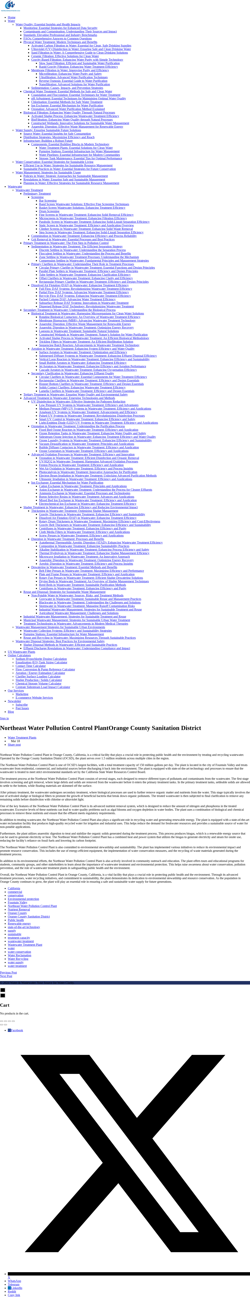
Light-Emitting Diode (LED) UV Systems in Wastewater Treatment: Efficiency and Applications (98, 422)
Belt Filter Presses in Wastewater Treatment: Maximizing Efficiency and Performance (91, 570)
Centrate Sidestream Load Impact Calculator (43, 687)
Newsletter (14, 701)
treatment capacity (19, 937)
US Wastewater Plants (21, 651)
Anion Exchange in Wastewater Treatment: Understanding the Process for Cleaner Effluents (95, 489)
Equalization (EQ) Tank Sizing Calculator (41, 662)
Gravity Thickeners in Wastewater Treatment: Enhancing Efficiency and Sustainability (92, 514)
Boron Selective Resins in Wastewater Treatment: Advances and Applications (86, 496)
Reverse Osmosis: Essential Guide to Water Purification (73, 80)
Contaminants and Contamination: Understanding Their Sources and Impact (70, 31)
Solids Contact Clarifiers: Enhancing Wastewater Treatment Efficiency (82, 387)
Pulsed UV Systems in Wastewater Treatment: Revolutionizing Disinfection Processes (92, 415)
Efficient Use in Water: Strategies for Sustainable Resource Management (67, 165)
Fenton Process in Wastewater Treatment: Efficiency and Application (81, 465)
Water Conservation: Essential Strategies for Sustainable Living (54, 162)
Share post (14, 744)
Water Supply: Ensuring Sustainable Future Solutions (48, 130)
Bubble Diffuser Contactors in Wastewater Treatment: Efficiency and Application (89, 447)
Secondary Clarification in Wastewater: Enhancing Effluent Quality (72, 373)
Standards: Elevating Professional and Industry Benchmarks (60, 35)
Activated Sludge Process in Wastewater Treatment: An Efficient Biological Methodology (94, 338)
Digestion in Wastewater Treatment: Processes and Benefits (67, 539)
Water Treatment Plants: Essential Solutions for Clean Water (76, 147)
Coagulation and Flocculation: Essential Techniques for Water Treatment (75, 95)
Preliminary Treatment (37, 193)
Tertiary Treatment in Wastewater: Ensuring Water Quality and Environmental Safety (75, 394)
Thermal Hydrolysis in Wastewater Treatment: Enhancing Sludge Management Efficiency (94, 553)
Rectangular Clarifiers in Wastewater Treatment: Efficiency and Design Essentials (89, 380)
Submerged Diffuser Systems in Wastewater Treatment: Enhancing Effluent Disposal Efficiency (98, 355)
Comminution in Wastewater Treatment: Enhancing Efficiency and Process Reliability (84, 236)
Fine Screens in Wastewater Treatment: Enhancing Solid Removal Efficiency (86, 214)
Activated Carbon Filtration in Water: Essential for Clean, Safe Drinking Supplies (81, 45)
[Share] (5, 1021)
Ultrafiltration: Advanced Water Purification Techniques (73, 77)
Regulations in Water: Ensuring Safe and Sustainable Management (64, 179)
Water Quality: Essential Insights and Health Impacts (48, 24)
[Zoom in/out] (13, 1021)
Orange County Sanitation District (29, 916)
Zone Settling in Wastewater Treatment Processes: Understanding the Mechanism (89, 257)
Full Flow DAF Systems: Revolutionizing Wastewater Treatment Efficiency (85, 288)
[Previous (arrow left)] (1, 1024)
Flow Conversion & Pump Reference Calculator (45, 669)
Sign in (4, 718)
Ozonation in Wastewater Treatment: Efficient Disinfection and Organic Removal (89, 458)
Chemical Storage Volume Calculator (38, 683)
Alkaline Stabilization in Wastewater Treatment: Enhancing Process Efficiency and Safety (94, 549)
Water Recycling (18, 958)
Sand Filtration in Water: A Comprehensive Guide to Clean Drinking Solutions (79, 52)
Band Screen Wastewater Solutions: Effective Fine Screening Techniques (84, 204)
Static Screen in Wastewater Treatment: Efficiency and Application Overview (86, 225)
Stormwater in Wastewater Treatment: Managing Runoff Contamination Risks (87, 606)
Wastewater (15, 186)
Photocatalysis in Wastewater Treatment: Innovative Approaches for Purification (88, 472)
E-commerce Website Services (34, 697)
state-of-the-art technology (24, 927)
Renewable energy (19, 923)
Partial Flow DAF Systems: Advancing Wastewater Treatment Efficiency (84, 292)
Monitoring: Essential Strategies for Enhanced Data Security (60, 28)
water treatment (17, 966)
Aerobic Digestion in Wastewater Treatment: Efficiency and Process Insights (86, 563)
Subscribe (22, 704)
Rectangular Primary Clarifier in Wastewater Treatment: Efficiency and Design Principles (94, 281)
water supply (16, 962)
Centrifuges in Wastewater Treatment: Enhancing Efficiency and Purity (82, 528)
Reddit (12, 1291)
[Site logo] (10, 10)
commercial (15, 891)
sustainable (14, 934)
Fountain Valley (17, 902)
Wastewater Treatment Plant (25, 944)
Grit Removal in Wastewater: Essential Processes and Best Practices (73, 239)
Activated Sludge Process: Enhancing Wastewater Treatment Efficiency (75, 116)
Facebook (17, 1030)
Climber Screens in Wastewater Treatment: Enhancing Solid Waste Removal (86, 228)
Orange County (17, 913)
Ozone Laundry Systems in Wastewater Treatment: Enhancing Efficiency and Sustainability (95, 440)
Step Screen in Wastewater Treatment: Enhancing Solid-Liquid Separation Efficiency (91, 232)
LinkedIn (16, 1288)
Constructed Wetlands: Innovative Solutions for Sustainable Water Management (80, 123)
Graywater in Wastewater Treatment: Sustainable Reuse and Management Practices (90, 599)
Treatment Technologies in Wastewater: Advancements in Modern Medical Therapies (75, 623)
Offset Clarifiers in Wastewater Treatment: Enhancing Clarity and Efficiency (86, 278)
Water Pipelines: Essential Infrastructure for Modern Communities (79, 154)
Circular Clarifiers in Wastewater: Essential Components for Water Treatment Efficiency (93, 377)
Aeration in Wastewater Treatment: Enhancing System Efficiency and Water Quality (83, 348)
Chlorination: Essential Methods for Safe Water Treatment (66, 102)
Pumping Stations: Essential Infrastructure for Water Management (79, 151)
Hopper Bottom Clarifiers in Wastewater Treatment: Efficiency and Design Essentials (91, 384)
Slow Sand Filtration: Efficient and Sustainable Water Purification (79, 63)
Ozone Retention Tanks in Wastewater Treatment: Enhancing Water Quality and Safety (92, 433)
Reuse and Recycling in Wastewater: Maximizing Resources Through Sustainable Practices (79, 637)
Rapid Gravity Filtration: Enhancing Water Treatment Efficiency (78, 66)
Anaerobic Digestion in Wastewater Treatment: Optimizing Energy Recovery (86, 327)
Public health (16, 920)
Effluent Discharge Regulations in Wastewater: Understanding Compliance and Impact (76, 648)
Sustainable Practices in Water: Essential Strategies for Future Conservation (69, 169)
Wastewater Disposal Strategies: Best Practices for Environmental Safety (60, 641)
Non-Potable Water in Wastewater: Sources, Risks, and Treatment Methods (77, 595)
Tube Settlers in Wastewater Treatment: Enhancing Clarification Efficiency (85, 274)
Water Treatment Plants (22, 737)
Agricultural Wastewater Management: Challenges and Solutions (79, 613)
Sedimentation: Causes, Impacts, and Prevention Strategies (67, 87)
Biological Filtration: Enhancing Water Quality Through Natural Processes (69, 112)
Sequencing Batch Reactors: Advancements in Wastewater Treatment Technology (89, 345)
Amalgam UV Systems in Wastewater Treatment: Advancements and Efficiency (88, 412)
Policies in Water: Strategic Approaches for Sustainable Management (65, 176)
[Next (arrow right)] (5, 1024)
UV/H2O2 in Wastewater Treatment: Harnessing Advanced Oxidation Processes (88, 461)
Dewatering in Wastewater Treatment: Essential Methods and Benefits (74, 567)
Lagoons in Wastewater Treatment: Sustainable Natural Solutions (79, 331)
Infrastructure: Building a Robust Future (48, 140)
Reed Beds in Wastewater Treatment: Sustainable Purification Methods (82, 584)
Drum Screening (49, 211)
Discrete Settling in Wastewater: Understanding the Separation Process (82, 250)
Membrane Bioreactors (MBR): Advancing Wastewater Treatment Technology (87, 320)
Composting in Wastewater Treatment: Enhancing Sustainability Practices (84, 546)
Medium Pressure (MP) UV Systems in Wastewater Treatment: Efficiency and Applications (95, 408)
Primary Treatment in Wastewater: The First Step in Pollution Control (66, 243)
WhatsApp (14, 1281)
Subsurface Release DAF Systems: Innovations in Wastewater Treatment (84, 302)
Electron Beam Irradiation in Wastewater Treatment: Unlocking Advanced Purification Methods (98, 475)
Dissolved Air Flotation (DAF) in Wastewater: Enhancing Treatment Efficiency (80, 285)
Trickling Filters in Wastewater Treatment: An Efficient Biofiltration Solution (86, 341)
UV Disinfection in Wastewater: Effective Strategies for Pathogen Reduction (78, 401)
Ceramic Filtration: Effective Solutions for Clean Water (65, 56)
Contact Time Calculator (31, 666)
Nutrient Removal (19, 909)
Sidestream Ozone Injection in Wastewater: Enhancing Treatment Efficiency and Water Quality (97, 436)
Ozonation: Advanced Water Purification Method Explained (68, 109)
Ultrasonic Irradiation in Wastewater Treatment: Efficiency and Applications (85, 479)
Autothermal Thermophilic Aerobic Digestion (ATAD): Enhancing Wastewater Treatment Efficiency (101, 542)
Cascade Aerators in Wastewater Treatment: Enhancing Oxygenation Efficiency (88, 369)
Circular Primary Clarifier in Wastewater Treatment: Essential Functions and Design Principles (97, 267)
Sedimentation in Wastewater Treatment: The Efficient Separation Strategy (77, 246)
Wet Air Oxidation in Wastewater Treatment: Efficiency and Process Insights (86, 468)
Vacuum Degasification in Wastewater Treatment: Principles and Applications (86, 443)
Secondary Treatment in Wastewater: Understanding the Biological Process (69, 310)
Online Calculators (19, 655)
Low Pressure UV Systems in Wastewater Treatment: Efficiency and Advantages (88, 405)
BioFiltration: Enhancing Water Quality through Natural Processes (72, 119)
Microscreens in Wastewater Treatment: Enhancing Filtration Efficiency (83, 218)
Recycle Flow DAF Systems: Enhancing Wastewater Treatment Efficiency (85, 295)
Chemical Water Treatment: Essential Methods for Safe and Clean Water (67, 91)
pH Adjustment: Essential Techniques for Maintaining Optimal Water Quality (78, 98)
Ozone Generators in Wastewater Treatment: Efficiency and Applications (84, 451)
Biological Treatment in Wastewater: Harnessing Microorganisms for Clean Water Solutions (87, 313)
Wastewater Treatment (29, 190)
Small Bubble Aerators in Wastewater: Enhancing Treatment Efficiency (83, 362)
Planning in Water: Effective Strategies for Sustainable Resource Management (71, 183)
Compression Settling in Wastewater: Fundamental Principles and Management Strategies (94, 260)
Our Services (16, 690)
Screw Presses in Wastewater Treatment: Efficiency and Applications (81, 535)
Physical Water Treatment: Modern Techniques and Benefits (60, 42)
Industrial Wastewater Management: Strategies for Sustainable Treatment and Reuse (90, 609)
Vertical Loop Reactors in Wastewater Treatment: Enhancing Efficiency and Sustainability (94, 359)
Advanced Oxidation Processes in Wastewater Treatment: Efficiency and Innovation (83, 454)
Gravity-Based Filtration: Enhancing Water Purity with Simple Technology (77, 59)
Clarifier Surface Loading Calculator (38, 676)
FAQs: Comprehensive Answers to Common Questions (57, 38)
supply (12, 930)
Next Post (6, 976)
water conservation (19, 951)
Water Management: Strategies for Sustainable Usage (48, 172)
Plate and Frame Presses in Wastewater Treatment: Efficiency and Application (87, 574)
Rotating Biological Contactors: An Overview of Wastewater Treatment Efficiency (89, 317)
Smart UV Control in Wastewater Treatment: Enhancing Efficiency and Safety (87, 419)
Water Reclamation (19, 955)
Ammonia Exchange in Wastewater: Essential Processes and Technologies (84, 493)
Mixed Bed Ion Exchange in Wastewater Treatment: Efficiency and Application (88, 500)
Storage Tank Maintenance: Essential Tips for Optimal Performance (80, 158)
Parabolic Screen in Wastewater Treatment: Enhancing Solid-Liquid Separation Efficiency (94, 221)
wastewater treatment (21, 941)
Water (11, 21)
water (11, 948)
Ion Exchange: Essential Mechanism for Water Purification (67, 105)
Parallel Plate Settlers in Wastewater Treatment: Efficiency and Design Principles (88, 271)
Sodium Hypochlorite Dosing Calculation (41, 658)
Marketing (22, 694)
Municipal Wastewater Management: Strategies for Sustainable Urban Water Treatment (76, 620)
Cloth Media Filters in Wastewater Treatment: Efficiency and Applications (84, 532)
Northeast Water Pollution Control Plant (32, 906)
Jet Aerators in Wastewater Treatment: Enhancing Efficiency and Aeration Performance (92, 366)
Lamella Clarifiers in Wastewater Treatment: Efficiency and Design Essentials (86, 391)
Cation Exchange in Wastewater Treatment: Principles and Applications (83, 486)
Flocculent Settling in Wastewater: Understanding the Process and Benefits (85, 253)
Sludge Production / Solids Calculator (39, 680)
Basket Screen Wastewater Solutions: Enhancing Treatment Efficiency (82, 207)
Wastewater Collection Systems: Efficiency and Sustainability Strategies (67, 630)
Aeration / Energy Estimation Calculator (40, 673)
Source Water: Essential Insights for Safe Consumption (57, 133)
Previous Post (8, 972)
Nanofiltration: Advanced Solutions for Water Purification (74, 84)
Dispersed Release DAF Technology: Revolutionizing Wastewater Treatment (86, 306)
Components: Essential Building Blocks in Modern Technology (70, 144)
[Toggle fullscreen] (9, 1021)
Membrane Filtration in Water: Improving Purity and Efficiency (70, 70)
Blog (11, 711)
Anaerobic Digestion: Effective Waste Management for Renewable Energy (77, 126)
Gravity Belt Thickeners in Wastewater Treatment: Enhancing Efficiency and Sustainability (95, 525)
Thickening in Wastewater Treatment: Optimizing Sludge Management (74, 510)
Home (11, 17)
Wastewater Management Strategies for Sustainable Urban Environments (60, 627)
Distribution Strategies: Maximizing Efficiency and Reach (59, 137)
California (14, 888)
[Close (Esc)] (1, 1021)
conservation (15, 895)
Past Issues (22, 708)
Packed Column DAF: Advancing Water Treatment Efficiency (77, 299)
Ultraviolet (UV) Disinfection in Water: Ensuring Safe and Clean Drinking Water (81, 49)
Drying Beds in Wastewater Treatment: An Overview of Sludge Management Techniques (94, 581)
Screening (37, 197)
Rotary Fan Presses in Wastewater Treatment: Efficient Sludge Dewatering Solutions (91, 577)
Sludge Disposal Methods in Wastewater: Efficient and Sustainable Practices (70, 644)
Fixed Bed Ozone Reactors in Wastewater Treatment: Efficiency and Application (88, 429)
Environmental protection (23, 899)
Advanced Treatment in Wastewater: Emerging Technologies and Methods (69, 398)
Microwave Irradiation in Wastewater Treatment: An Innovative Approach (84, 556)
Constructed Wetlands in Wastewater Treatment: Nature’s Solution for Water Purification (93, 334)
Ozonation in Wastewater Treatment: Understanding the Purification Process (78, 426)
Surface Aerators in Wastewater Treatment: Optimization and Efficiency (83, 352)
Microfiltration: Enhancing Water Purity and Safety (70, 73)
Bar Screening (48, 200)
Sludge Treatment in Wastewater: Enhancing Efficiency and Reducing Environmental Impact (80, 507)
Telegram (13, 1284)
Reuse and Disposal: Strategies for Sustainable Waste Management (64, 592)
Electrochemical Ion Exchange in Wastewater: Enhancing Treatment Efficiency (87, 503)
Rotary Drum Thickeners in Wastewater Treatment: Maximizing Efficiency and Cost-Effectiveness (99, 521)
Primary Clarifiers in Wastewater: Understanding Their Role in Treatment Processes (82, 264)
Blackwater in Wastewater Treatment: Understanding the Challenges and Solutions (90, 602)
